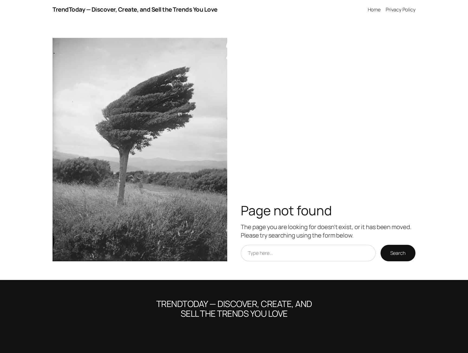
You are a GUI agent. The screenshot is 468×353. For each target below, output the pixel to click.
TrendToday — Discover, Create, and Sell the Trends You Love (135, 9)
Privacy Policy (400, 9)
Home (374, 9)
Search (398, 253)
